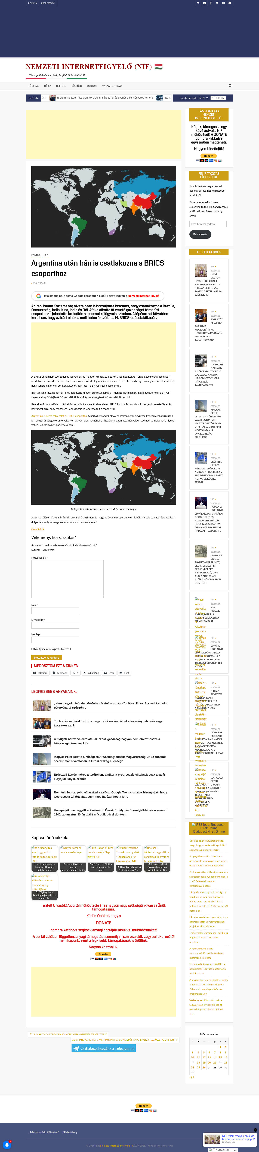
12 (204, 1057)
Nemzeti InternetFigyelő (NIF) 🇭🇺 (94, 66)
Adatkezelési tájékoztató (44, 1132)
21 (214, 1062)
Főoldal (34, 86)
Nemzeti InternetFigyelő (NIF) (116, 1145)
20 (209, 1062)
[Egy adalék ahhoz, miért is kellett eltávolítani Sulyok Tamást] (201, 624)
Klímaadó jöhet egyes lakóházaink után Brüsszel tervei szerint (70, 1034)
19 (204, 1062)
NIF (212, 266)
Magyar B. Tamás (112, 86)
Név (34, 605)
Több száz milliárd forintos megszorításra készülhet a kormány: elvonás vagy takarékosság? (209, 329)
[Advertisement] (129, 32)
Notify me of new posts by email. (52, 648)
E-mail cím (38, 619)
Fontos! (92, 86)
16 (225, 1057)
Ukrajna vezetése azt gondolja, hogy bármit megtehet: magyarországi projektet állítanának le (208, 922)
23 (225, 1062)
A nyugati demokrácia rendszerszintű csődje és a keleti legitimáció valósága (206, 953)
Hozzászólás (39, 557)
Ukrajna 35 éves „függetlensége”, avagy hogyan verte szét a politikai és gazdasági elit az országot (207, 845)
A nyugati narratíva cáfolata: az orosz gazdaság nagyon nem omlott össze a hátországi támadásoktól (209, 375)
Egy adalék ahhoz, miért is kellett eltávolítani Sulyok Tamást (207, 614)
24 (192, 1067)
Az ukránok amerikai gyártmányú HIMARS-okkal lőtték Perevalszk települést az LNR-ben (123, 1039)
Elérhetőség (70, 1132)
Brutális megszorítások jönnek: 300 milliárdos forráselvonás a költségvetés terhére (74, 97)
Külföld (77, 86)
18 (198, 1062)
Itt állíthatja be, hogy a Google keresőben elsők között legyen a (101, 295)
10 (192, 1057)
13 (209, 1057)
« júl (191, 1076)
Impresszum (48, 3)
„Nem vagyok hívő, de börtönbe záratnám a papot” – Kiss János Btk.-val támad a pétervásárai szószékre (208, 284)
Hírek (47, 86)
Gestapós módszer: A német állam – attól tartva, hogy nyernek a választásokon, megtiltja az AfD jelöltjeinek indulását (209, 742)
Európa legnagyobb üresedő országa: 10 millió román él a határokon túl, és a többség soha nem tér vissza (209, 656)
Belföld (61, 86)
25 (198, 1067)
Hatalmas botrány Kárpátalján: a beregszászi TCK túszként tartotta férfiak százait (207, 969)
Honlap (35, 634)
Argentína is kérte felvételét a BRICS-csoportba (59, 415)
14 (214, 1057)
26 (204, 1067)
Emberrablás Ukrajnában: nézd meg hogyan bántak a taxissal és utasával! (208, 937)
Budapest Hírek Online (209, 831)
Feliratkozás (200, 234)
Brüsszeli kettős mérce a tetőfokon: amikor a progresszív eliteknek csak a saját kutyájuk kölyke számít (209, 472)
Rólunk (32, 3)
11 (198, 1057)
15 (220, 1057)
